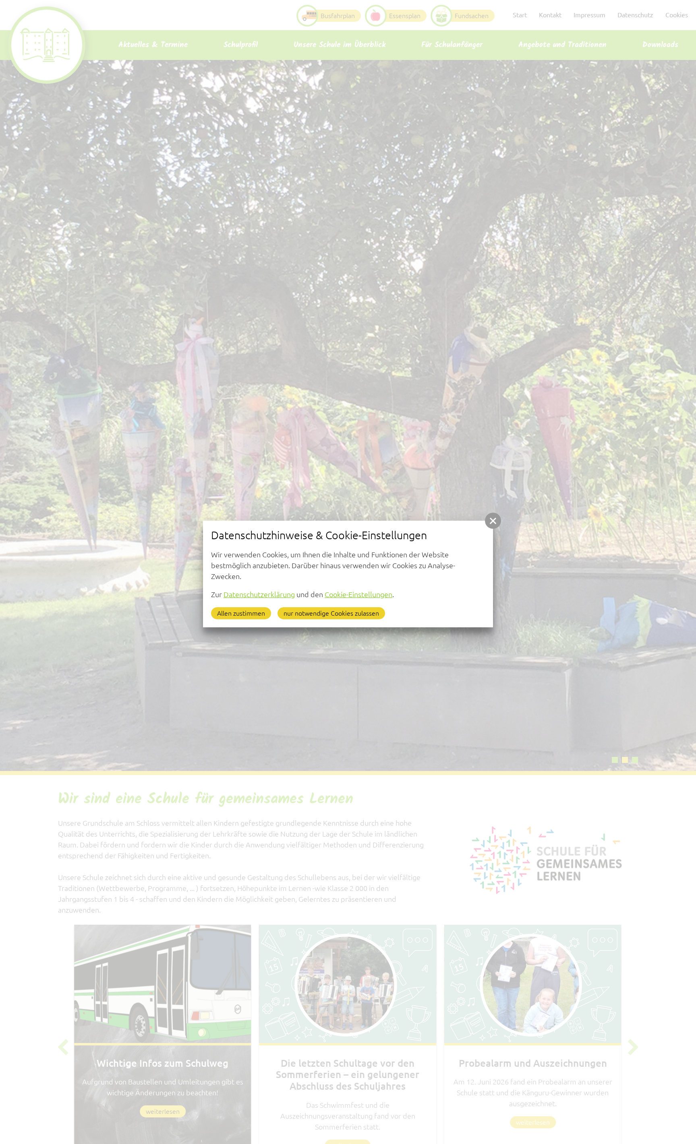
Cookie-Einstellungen (358, 594)
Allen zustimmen (241, 613)
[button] (493, 521)
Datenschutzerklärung (259, 594)
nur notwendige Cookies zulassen (331, 613)
